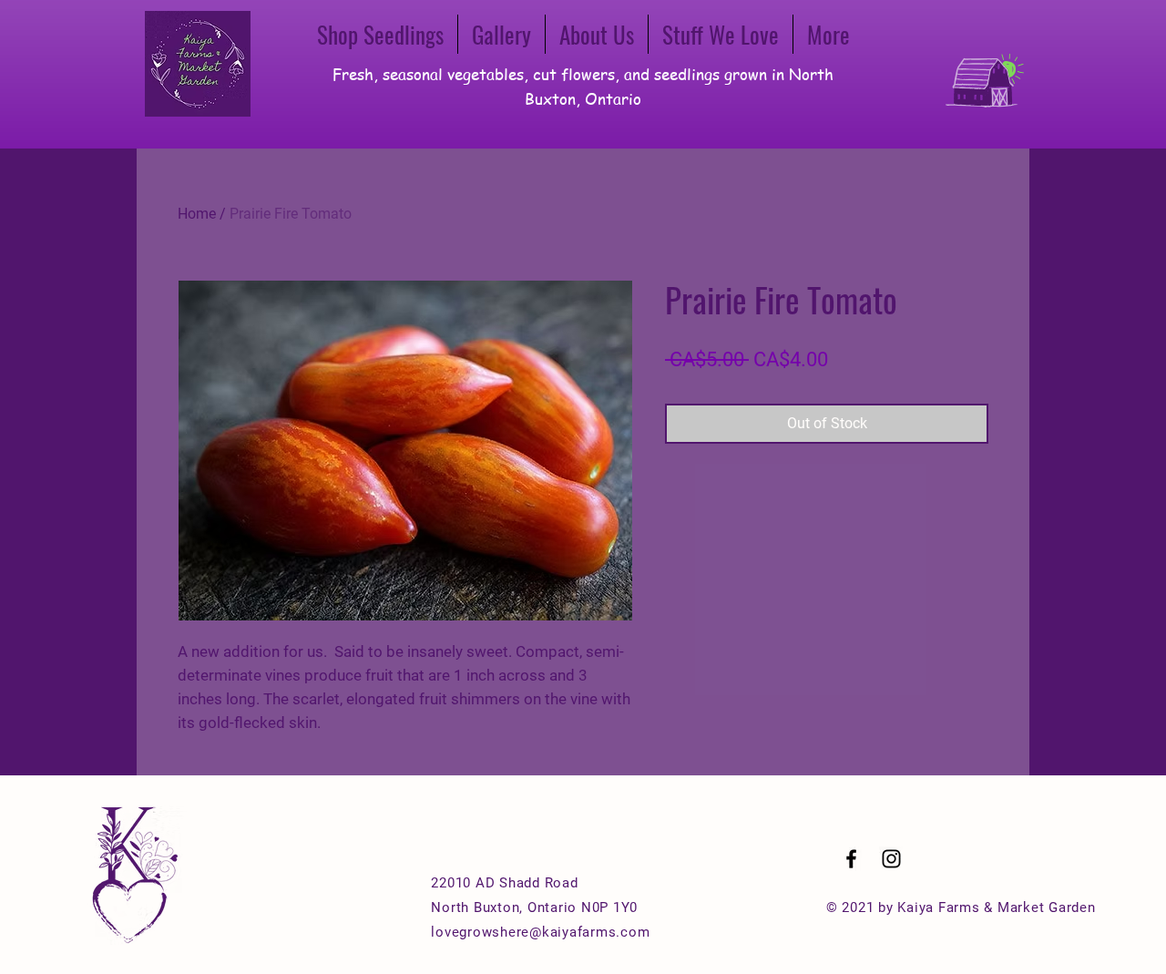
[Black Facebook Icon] (851, 858)
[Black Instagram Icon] (891, 858)
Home (197, 213)
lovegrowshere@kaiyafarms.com (540, 932)
